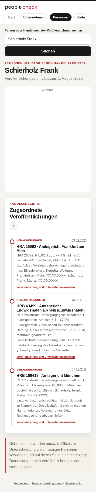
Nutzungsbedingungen (47, 483)
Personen (60, 17)
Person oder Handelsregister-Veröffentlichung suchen (43, 30)
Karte (81, 17)
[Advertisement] (48, 141)
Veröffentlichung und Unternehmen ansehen (46, 287)
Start (11, 17)
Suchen (48, 51)
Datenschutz (73, 483)
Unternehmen (34, 17)
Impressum (21, 483)
